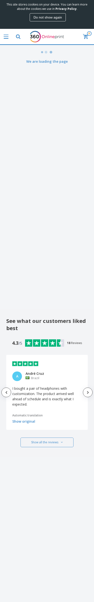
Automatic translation (27, 415)
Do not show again (48, 17)
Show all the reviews (44, 442)
